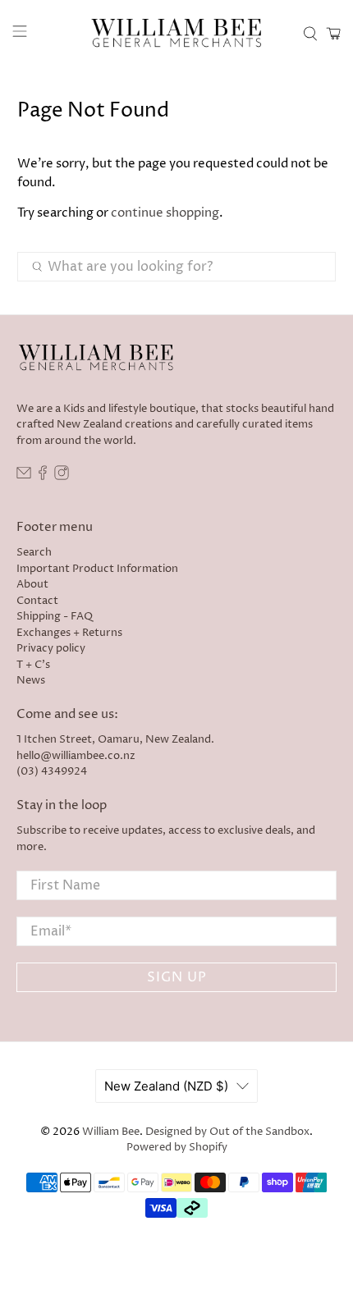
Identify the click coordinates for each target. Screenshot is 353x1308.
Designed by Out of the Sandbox (227, 1132)
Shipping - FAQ (54, 616)
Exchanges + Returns (69, 632)
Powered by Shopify (176, 1148)
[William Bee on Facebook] (42, 476)
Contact (37, 600)
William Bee (111, 1132)
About (32, 584)
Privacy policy (50, 648)
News (30, 680)
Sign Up (177, 977)
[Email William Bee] (23, 476)
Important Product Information (97, 568)
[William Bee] (177, 33)
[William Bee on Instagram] (61, 476)
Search (34, 552)
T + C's (33, 664)
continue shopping (165, 213)
